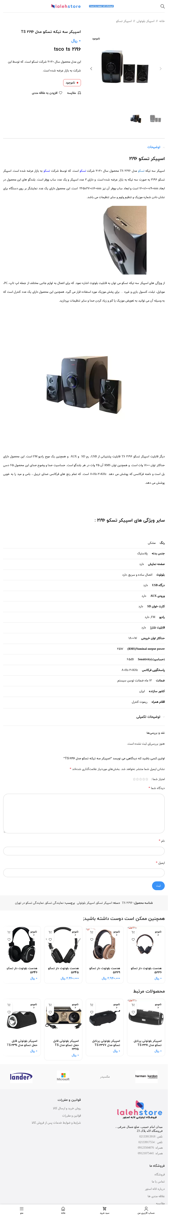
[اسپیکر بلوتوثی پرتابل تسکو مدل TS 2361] (146, 1018)
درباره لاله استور (155, 1189)
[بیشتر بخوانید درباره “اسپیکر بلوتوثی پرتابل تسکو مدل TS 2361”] (133, 1004)
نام (162, 841)
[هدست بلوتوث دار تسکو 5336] (146, 945)
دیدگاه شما (156, 788)
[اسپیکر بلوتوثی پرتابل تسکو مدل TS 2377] (104, 1018)
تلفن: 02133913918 (151, 1136)
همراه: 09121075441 (150, 1153)
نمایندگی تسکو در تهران (29, 902)
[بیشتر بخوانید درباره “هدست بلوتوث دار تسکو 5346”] (9, 932)
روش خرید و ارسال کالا (67, 1108)
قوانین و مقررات (71, 1116)
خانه (162, 21)
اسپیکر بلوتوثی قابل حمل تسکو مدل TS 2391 (22, 1043)
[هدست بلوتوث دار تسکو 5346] (21, 945)
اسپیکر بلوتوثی (145, 21)
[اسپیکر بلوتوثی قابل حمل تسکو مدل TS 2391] (21, 1018)
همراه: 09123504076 (150, 1147)
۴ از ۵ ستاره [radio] (137, 779)
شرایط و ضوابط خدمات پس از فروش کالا (56, 1123)
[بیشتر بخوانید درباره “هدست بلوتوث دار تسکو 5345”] (50, 932)
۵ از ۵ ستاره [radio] (134, 779)
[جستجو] (162, 6)
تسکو (35, 61)
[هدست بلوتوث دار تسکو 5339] (104, 945)
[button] (160, 69)
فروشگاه (160, 1175)
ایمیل (160, 863)
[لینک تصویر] (140, 1110)
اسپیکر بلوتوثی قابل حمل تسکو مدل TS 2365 (66, 1045)
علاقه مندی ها (156, 1196)
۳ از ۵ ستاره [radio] (140, 779)
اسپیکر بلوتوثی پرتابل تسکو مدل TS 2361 (148, 1043)
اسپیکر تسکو (124, 21)
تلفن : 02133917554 (150, 1142)
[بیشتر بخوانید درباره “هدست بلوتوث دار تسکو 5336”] (133, 932)
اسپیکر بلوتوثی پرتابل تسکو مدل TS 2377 (106, 1043)
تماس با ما (158, 1182)
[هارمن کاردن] (146, 1076)
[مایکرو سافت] (63, 1076)
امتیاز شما (159, 779)
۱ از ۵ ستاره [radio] (146, 779)
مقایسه (160, 1204)
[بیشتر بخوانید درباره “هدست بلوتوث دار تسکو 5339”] (92, 932)
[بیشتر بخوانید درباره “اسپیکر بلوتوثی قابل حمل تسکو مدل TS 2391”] (9, 1004)
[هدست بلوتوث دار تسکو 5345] (63, 945)
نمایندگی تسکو (54, 902)
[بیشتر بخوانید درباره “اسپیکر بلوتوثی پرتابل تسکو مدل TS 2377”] (92, 1004)
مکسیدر (105, 1076)
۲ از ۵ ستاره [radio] (143, 779)
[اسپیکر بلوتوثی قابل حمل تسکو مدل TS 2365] (63, 1018)
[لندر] (21, 1076)
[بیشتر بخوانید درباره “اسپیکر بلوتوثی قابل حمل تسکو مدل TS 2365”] (50, 1004)
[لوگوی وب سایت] (101, 6)
